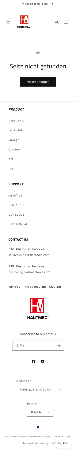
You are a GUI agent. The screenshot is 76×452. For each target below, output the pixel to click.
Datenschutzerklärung (35, 443)
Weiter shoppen (38, 82)
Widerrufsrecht (63, 436)
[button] (8, 21)
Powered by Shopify (40, 436)
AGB (54, 443)
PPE (11, 169)
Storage (13, 140)
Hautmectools (21, 436)
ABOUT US (15, 195)
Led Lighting (16, 130)
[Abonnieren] (59, 346)
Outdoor (14, 149)
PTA (11, 159)
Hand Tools (16, 121)
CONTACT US (16, 205)
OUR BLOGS (16, 214)
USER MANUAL (18, 224)
